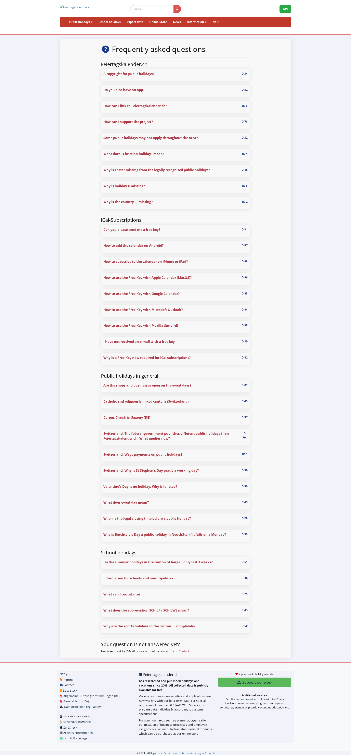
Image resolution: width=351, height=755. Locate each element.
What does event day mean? (126, 502)
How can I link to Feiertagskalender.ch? (135, 106)
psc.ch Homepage (75, 738)
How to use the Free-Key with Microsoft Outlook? (143, 309)
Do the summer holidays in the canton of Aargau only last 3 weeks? (158, 562)
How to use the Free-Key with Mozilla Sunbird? (141, 325)
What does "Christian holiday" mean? (133, 154)
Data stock (69, 690)
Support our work (256, 682)
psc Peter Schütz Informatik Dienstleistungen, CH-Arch (183, 753)
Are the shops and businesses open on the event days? (147, 385)
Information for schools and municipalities (138, 578)
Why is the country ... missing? (128, 202)
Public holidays (80, 22)
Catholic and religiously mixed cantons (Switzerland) (145, 401)
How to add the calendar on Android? (133, 245)
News (177, 22)
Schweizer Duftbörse (77, 722)
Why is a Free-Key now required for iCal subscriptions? (147, 357)
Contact (184, 651)
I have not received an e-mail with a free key (139, 341)
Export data (135, 22)
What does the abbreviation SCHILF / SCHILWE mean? (146, 610)
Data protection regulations (82, 707)
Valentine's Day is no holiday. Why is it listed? (140, 486)
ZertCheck (70, 727)
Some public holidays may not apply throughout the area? (150, 138)
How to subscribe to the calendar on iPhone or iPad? (145, 261)
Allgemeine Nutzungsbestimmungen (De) (91, 696)
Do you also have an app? (124, 90)
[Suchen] (177, 9)
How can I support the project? (128, 121)
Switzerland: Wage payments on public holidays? (142, 454)
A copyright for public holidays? (128, 74)
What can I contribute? (121, 594)
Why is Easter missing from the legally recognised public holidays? (156, 170)
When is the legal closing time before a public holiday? (147, 518)
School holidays (110, 22)
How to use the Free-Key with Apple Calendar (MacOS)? (147, 277)
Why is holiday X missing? (124, 186)
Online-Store (158, 22)
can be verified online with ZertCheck (262, 699)
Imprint (67, 680)
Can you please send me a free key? (131, 229)
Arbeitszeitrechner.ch (78, 733)
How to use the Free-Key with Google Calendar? (141, 293)
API (285, 9)
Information (196, 22)
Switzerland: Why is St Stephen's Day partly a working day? (151, 470)
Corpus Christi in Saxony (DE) (126, 417)
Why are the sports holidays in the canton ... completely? (149, 626)
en (215, 22)
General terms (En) (76, 701)
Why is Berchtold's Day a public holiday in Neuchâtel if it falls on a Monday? (164, 534)
